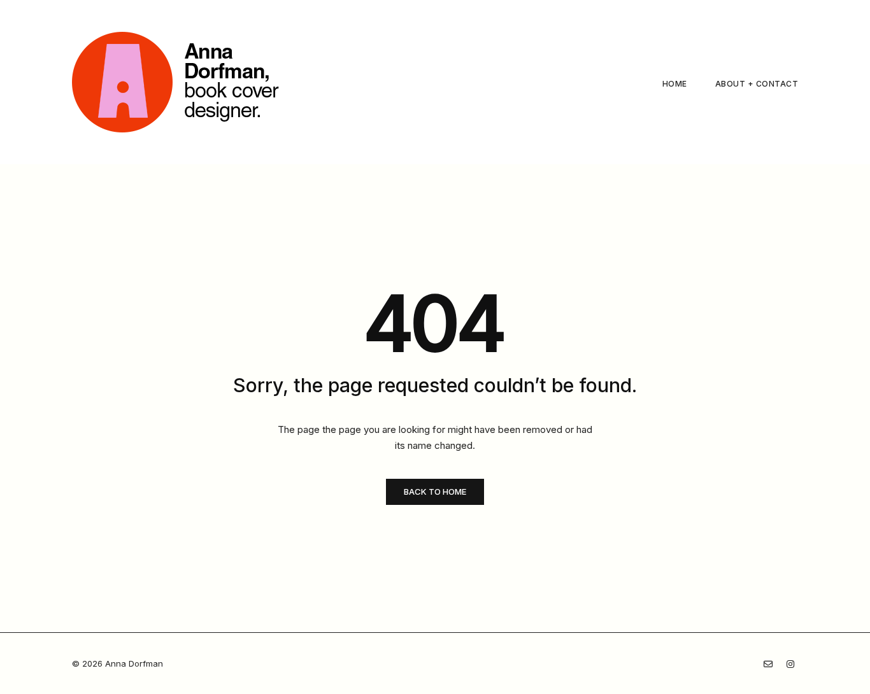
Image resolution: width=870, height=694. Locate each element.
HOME (674, 84)
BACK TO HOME (435, 491)
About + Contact (757, 84)
